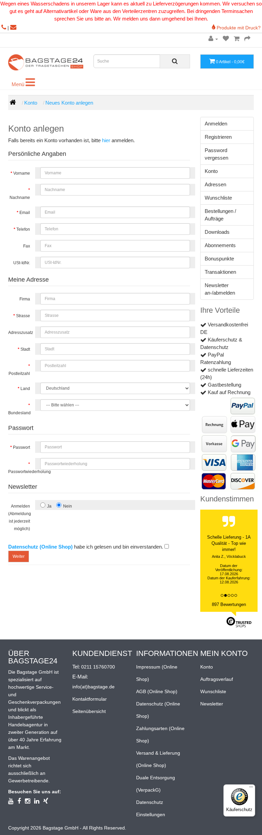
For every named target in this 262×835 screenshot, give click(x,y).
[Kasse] (247, 39)
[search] (175, 61)
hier (106, 140)
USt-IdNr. (21, 262)
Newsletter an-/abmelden (220, 289)
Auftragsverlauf (216, 679)
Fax (26, 246)
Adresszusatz (20, 332)
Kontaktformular (89, 699)
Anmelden (216, 123)
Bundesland (19, 412)
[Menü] (251, 788)
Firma (24, 299)
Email (24, 212)
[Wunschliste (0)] (226, 39)
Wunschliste (218, 198)
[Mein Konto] (213, 39)
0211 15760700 (98, 667)
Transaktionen (220, 272)
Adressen (215, 184)
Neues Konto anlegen (69, 103)
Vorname (21, 173)
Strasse (23, 315)
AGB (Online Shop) (156, 691)
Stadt (25, 349)
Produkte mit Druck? (238, 27)
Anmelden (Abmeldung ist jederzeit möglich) (19, 517)
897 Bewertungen (229, 604)
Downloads (217, 232)
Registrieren (218, 137)
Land (25, 388)
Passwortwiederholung (21, 471)
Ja (49, 506)
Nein (67, 506)
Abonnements (220, 245)
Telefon (23, 229)
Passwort (21, 447)
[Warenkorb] (236, 39)
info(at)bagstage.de (93, 686)
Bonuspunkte (219, 258)
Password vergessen (216, 154)
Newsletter (211, 703)
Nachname (20, 197)
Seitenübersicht (89, 711)
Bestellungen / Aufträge (220, 214)
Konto (30, 103)
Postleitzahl (19, 373)
